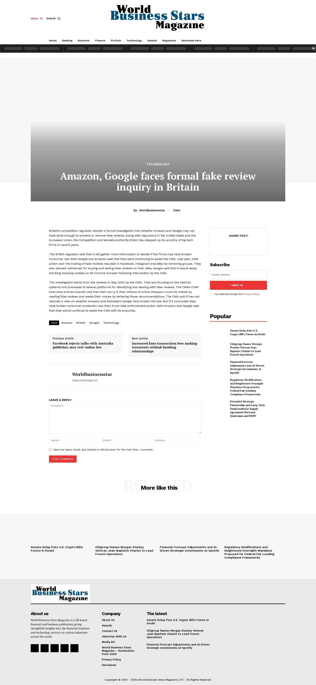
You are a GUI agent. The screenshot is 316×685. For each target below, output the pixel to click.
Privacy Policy (251, 294)
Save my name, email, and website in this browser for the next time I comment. (103, 449)
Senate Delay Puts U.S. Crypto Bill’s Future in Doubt (248, 332)
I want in (237, 285)
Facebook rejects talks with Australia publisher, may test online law (83, 345)
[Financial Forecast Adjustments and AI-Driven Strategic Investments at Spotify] (218, 366)
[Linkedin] (54, 648)
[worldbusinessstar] (58, 377)
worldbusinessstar (152, 210)
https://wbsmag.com (84, 380)
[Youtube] (74, 648)
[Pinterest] (238, 244)
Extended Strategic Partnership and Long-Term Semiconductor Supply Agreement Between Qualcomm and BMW (247, 408)
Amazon (66, 322)
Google (94, 322)
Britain (81, 322)
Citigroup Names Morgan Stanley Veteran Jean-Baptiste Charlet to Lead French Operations (246, 349)
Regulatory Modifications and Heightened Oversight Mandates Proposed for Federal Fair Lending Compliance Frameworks (246, 387)
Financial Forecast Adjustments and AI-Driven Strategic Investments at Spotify (247, 367)
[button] (54, 18)
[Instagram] (45, 648)
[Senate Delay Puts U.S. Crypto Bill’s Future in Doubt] (218, 332)
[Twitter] (230, 244)
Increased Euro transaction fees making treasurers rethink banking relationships (164, 347)
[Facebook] (221, 244)
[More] (255, 244)
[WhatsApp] (246, 244)
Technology (158, 164)
